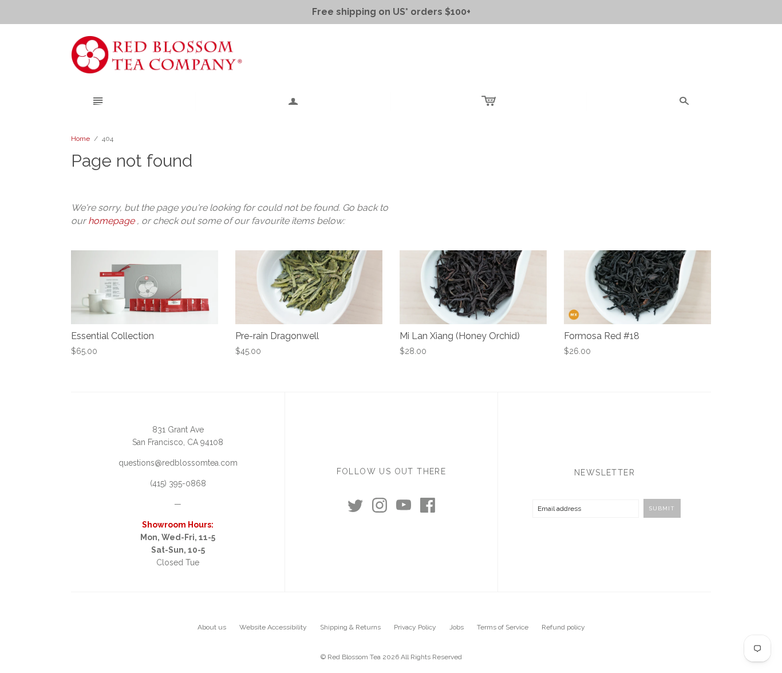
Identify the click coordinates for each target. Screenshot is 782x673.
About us (212, 627)
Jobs (456, 627)
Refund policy (563, 627)
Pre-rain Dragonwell (277, 335)
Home (80, 139)
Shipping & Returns (350, 627)
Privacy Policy (415, 627)
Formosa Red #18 (601, 335)
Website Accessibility (273, 627)
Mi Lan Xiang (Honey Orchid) (460, 335)
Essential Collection (112, 335)
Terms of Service (502, 627)
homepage (111, 220)
